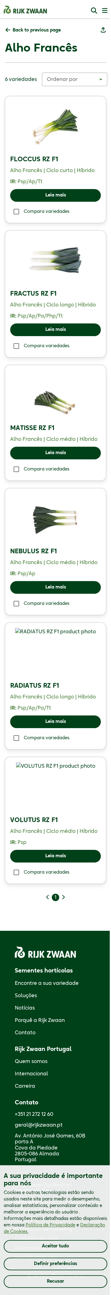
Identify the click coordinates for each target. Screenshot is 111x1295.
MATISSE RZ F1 (32, 428)
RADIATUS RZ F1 (34, 686)
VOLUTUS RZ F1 (34, 820)
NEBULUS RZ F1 (33, 551)
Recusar (55, 1281)
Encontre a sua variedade (47, 983)
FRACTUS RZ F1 (33, 294)
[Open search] (94, 10)
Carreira (25, 1086)
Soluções (26, 995)
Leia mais (55, 195)
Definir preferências (55, 1264)
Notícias (25, 1008)
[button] (33, 30)
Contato (25, 1032)
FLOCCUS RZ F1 (34, 159)
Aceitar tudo (55, 1246)
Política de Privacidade (50, 1225)
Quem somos (31, 1061)
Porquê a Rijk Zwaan (40, 1020)
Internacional (31, 1073)
